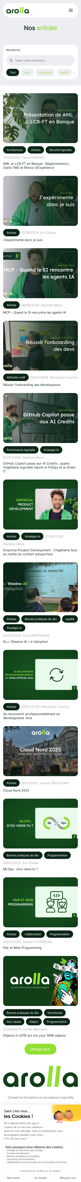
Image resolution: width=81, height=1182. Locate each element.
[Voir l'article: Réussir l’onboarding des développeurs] (40, 354)
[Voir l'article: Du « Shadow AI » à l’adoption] (40, 603)
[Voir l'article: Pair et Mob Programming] (40, 913)
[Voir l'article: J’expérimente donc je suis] (40, 209)
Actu (27, 72)
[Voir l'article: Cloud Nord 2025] (40, 759)
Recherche (13, 50)
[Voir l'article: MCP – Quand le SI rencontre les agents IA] (40, 281)
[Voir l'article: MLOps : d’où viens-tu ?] (40, 835)
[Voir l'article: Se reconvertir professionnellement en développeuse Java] (40, 685)
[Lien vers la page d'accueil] (17, 10)
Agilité (64, 72)
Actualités (45, 72)
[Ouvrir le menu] (71, 10)
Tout (13, 72)
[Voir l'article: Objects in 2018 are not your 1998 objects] (40, 996)
